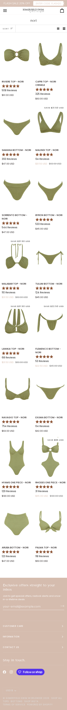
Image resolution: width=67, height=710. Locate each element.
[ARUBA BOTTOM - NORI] (16, 522)
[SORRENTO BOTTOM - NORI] (16, 190)
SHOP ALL (56, 698)
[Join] (61, 606)
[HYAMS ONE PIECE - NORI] (16, 457)
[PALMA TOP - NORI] (50, 522)
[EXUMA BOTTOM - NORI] (50, 392)
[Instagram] (11, 672)
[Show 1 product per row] (58, 28)
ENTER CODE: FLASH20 (48, 3)
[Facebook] (4, 672)
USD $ (9, 690)
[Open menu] (8, 11)
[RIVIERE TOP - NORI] (16, 56)
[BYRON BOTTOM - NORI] (50, 190)
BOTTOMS (17, 701)
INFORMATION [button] (11, 636)
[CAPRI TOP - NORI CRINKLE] (50, 56)
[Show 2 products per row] (64, 28)
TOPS (6, 701)
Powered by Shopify (40, 704)
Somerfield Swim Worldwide (24, 698)
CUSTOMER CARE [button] (13, 626)
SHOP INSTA (31, 701)
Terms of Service (14, 704)
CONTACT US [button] (11, 647)
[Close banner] (63, 3)
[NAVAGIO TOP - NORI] (16, 392)
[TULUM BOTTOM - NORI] (50, 258)
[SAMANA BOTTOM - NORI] (16, 125)
